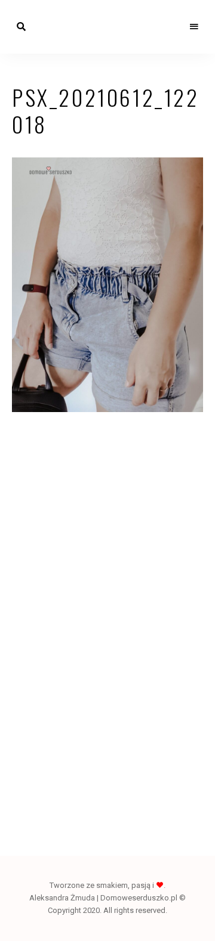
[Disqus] (107, 597)
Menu (194, 27)
